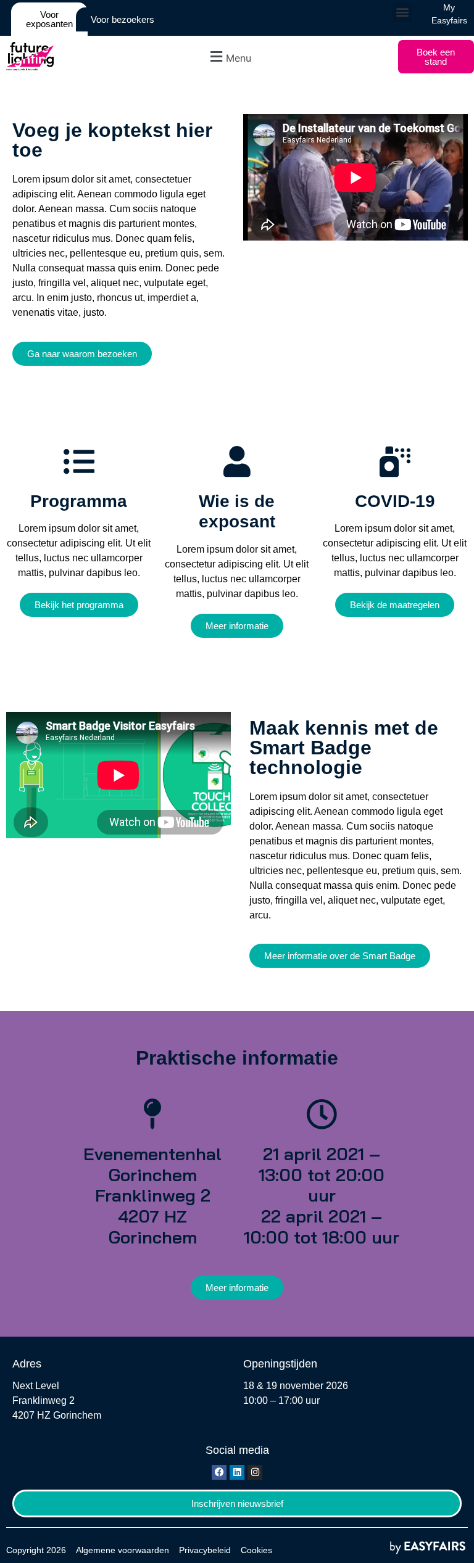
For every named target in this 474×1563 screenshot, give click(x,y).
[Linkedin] (237, 1472)
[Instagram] (254, 1472)
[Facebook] (219, 1472)
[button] (402, 12)
